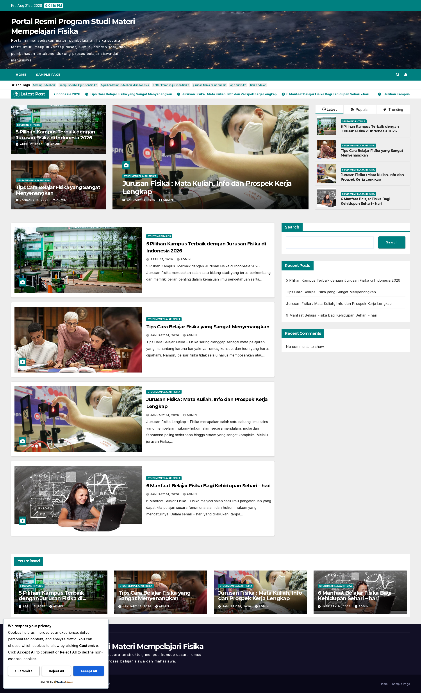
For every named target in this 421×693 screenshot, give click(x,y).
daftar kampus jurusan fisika (171, 85)
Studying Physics (28, 125)
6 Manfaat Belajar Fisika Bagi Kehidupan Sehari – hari (209, 191)
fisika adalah (258, 85)
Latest (332, 109)
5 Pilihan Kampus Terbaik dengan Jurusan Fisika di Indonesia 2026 (55, 134)
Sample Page (48, 75)
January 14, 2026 (35, 200)
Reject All (56, 671)
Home (21, 75)
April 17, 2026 (31, 144)
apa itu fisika (238, 85)
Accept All (88, 671)
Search (292, 227)
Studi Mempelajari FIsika (33, 180)
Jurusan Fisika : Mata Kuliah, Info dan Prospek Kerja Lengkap (372, 177)
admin (55, 144)
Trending (395, 109)
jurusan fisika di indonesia (209, 85)
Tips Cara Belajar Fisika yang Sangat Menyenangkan (58, 190)
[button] (398, 74)
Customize (23, 671)
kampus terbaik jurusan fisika (78, 85)
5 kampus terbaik (44, 85)
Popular (362, 109)
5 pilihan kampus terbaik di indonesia (125, 85)
